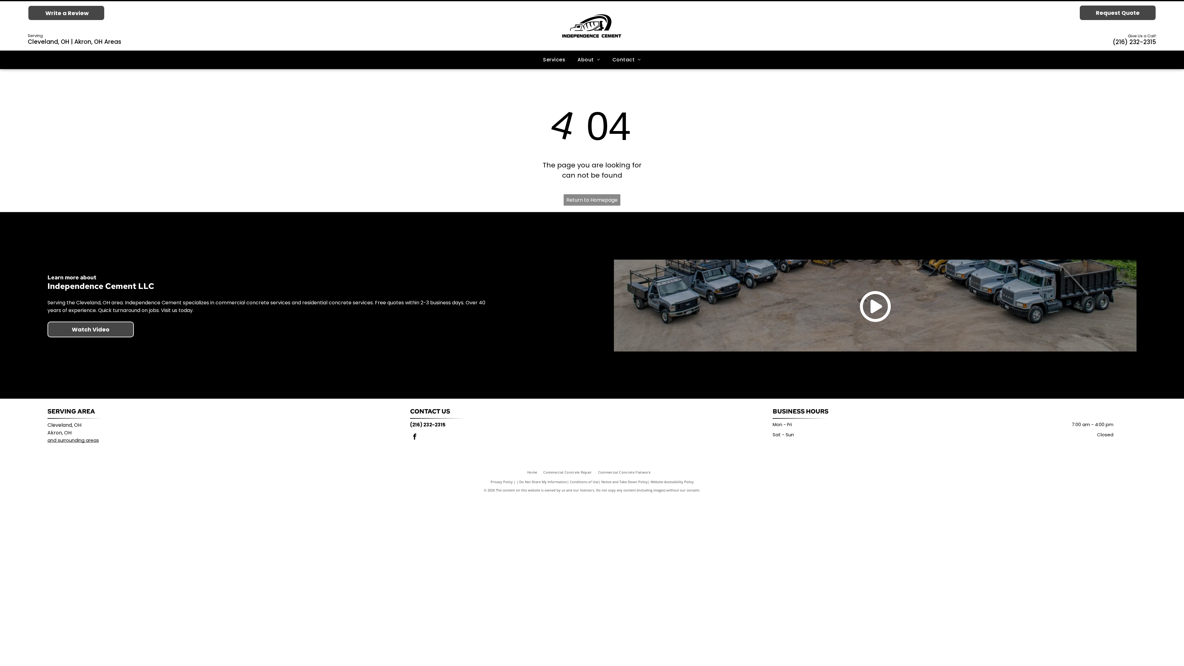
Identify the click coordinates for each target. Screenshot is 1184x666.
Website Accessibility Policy (672, 481)
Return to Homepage (592, 200)
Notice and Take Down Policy (624, 481)
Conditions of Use (584, 481)
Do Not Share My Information (543, 481)
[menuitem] (554, 60)
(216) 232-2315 (1134, 42)
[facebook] (414, 437)
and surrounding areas (73, 440)
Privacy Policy (502, 481)
